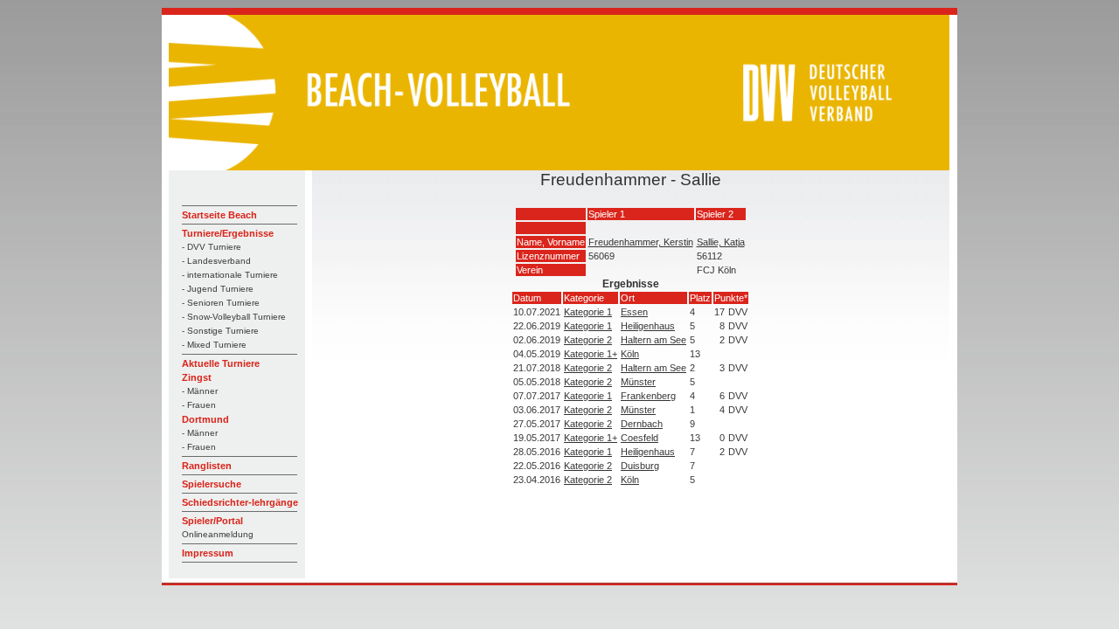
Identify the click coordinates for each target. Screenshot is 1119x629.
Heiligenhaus (648, 326)
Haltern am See (653, 340)
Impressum (207, 553)
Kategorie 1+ (590, 354)
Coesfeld (639, 437)
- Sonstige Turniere (220, 330)
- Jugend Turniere (218, 289)
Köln (630, 354)
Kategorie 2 (588, 340)
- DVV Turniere (211, 247)
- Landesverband (216, 261)
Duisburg (640, 465)
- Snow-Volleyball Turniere (234, 316)
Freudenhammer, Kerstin (640, 242)
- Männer (200, 391)
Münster (638, 382)
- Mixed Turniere (214, 344)
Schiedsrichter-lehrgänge (240, 502)
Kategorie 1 (588, 312)
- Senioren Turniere (221, 303)
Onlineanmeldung (218, 534)
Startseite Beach (219, 215)
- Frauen (199, 405)
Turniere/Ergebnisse (228, 233)
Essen (634, 312)
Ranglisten (207, 465)
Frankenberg (648, 396)
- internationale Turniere (230, 275)
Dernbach (642, 423)
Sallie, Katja (721, 242)
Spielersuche (211, 484)
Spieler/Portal (212, 520)
